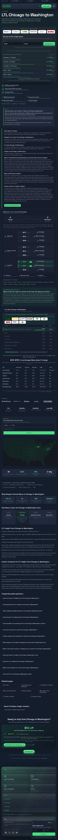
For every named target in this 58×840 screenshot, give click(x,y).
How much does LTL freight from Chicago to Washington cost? (20, 655)
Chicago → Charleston (49, 282)
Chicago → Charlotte (8, 284)
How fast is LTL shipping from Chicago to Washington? (18, 661)
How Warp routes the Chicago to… (35, 484)
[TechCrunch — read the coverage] (6, 401)
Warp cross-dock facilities (9, 690)
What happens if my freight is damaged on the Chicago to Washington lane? (24, 642)
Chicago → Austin (17, 282)
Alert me (29, 432)
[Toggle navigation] (53, 6)
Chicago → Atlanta (7, 282)
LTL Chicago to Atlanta (8, 696)
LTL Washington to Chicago (46, 685)
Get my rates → (49, 44)
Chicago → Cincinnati (31, 284)
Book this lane (29, 751)
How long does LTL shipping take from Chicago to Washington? (20, 617)
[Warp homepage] (6, 6)
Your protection (22, 103)
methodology (44, 758)
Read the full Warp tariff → (47, 391)
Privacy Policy (14, 103)
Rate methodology (31, 357)
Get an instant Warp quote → (12, 205)
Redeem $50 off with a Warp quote (13, 744)
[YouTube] (16, 832)
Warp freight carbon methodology (45, 691)
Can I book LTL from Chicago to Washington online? (17, 674)
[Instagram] (13, 832)
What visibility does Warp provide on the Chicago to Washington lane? (22, 611)
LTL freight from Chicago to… (9, 487)
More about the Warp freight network (15, 709)
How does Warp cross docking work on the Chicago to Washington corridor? (24, 623)
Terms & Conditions (6, 103)
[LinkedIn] (5, 832)
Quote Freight (46, 6)
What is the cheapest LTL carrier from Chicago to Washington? (20, 667)
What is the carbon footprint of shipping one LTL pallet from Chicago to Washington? (27, 648)
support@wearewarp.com (9, 771)
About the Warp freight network (16, 706)
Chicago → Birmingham (37, 282)
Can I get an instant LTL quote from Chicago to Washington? (20, 629)
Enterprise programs (26, 690)
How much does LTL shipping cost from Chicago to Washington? (21, 598)
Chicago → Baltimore (27, 282)
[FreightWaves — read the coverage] (17, 401)
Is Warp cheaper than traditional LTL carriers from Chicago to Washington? (24, 636)
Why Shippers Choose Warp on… (16, 484)
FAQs (34, 487)
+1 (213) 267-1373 (20, 771)
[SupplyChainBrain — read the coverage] (47, 401)
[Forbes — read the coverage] (26, 401)
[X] (9, 832)
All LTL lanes (6, 685)
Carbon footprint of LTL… (25, 487)
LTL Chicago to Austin (35, 696)
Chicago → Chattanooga (19, 284)
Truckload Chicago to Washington (26, 685)
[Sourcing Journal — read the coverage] (36, 401)
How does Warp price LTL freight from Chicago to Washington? (20, 604)
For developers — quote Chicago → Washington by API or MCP (19, 482)
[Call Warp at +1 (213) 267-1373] (39, 6)
